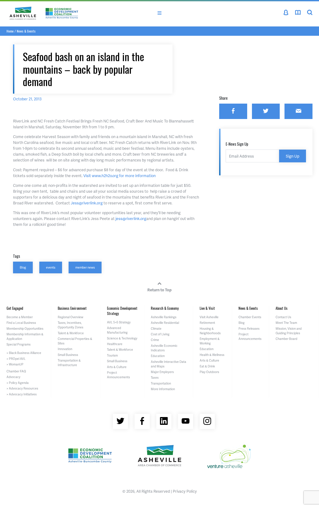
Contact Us (283, 317)
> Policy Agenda (18, 383)
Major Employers (162, 372)
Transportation (161, 383)
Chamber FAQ (16, 371)
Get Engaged (15, 308)
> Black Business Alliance (24, 353)
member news (85, 267)
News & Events (26, 31)
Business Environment (72, 308)
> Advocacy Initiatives (22, 394)
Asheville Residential (165, 323)
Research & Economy (165, 308)
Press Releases (249, 328)
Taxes (155, 377)
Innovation (65, 349)
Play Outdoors (209, 372)
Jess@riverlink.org (87, 202)
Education (158, 356)
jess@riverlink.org (130, 218)
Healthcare (114, 344)
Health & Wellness (212, 355)
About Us (282, 308)
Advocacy (13, 377)
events (50, 267)
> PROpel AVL (16, 359)
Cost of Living (160, 334)
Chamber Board (286, 339)
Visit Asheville (209, 317)
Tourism (112, 355)
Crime (155, 340)
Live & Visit (207, 308)
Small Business (68, 355)
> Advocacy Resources (22, 388)
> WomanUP (15, 364)
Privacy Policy (185, 491)
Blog (23, 267)
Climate (156, 328)
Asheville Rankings (163, 317)
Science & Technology (122, 338)
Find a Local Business (21, 323)
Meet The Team (286, 323)
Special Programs (19, 344)
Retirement (207, 323)
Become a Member (20, 317)
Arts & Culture (117, 367)
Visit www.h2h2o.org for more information (119, 175)
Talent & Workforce (71, 333)
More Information (163, 389)
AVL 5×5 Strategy (119, 322)
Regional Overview (70, 317)
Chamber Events (249, 317)
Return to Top (159, 289)
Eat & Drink (207, 366)
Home (10, 31)
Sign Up (292, 156)
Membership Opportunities (25, 328)
